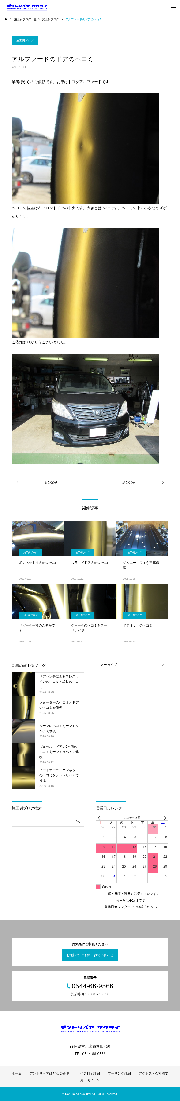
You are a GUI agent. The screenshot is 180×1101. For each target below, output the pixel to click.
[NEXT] (163, 818)
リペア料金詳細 (88, 1073)
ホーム (17, 1073)
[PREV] (100, 818)
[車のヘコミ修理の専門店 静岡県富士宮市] (27, 7)
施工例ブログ (24, 40)
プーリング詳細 (119, 1073)
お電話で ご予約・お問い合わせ (90, 955)
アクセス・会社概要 (153, 1073)
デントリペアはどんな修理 (49, 1073)
